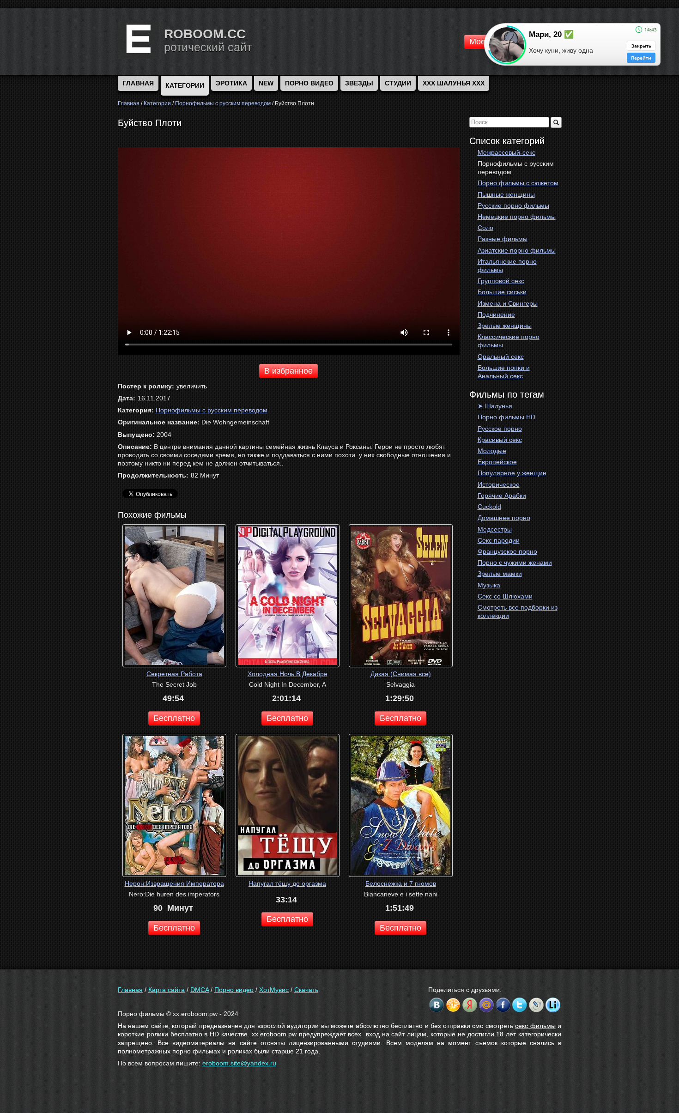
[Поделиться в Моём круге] (469, 1005)
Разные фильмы (502, 238)
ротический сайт (208, 47)
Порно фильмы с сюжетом (518, 183)
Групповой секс (501, 280)
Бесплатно (174, 718)
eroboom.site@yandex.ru (239, 1063)
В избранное (288, 370)
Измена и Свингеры (508, 303)
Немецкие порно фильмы (517, 216)
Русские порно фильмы (513, 205)
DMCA (199, 989)
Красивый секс (500, 439)
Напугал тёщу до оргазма (287, 883)
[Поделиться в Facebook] (503, 1005)
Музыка (489, 585)
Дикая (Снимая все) (400, 673)
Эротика (231, 83)
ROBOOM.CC (205, 34)
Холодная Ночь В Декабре (287, 673)
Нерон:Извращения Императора (174, 883)
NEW (266, 83)
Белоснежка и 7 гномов (400, 883)
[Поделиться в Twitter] (519, 1005)
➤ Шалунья (495, 406)
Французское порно (507, 551)
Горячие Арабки (502, 495)
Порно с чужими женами (515, 562)
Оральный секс (501, 356)
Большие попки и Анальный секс (504, 372)
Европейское (497, 462)
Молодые (492, 450)
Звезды (359, 83)
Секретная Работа (174, 673)
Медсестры (495, 529)
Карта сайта (166, 989)
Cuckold (489, 506)
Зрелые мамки (500, 573)
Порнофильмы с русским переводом (516, 167)
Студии (398, 83)
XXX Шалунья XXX (454, 83)
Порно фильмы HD (506, 417)
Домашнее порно (504, 517)
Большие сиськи (502, 292)
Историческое (499, 484)
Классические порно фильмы (509, 341)
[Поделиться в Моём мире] (486, 1005)
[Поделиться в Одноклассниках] (453, 1005)
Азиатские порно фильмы (517, 250)
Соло (485, 227)
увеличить (191, 386)
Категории (184, 85)
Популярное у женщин (512, 473)
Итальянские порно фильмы (507, 265)
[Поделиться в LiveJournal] (536, 1005)
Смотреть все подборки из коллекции (518, 611)
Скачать (306, 989)
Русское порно (500, 428)
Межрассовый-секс (506, 152)
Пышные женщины (506, 194)
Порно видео (309, 83)
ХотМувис (274, 989)
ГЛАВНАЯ (138, 83)
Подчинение (496, 314)
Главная (130, 989)
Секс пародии (499, 540)
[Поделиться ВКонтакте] (436, 1005)
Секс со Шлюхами (505, 596)
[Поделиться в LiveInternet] (553, 1005)
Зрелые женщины (505, 325)
